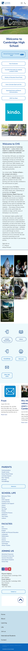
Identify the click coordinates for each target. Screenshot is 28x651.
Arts (3, 527)
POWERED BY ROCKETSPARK (8, 649)
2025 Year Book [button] (14, 98)
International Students (8, 559)
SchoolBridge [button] (7, 358)
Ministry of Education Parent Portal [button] (13, 77)
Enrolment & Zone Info (8, 556)
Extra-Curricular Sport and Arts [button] (13, 84)
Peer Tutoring (5, 477)
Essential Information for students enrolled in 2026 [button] (13, 70)
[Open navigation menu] (21, 3)
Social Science (5, 541)
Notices (4, 507)
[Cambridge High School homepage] (10, 3)
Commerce (4, 528)
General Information (7, 558)
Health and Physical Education (10, 532)
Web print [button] (21, 358)
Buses (3, 498)
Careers (4, 538)
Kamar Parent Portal (7, 474)
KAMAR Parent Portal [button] (7, 339)
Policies (4, 511)
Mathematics (5, 536)
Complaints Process (7, 513)
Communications (6, 470)
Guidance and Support (8, 503)
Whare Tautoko (6, 545)
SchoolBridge (5, 481)
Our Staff (4, 509)
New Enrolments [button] (13, 63)
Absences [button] (13, 486)
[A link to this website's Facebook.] (3, 569)
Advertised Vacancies (7, 554)
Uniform (4, 518)
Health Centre (5, 472)
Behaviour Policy (6, 496)
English (4, 530)
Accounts (4, 479)
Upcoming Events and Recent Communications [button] (13, 91)
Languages (5, 534)
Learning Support (6, 476)
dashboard (12, 645)
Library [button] (21, 339)
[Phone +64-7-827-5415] (25, 3)
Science (4, 540)
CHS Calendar (6, 500)
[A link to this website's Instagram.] (6, 569)
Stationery (4, 514)
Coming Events (6, 501)
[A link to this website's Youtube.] (9, 569)
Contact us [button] (13, 591)
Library (4, 505)
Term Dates (5, 516)
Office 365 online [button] (7, 375)
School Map (5, 561)
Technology (5, 543)
